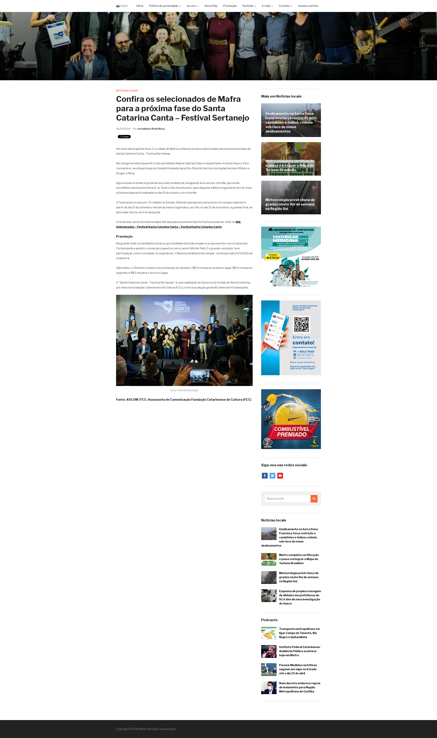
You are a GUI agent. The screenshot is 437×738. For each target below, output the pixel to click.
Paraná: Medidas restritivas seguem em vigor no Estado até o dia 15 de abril (298, 669)
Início (139, 6)
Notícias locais (127, 90)
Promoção (230, 6)
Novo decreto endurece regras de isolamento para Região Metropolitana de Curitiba (299, 687)
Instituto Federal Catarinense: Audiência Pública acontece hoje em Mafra (299, 651)
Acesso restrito (308, 6)
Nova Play (211, 6)
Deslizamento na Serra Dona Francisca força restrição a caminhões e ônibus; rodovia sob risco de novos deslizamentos (289, 122)
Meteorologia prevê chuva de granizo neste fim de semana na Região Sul (290, 204)
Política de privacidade (163, 6)
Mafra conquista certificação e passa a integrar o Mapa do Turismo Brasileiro (289, 165)
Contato (284, 6)
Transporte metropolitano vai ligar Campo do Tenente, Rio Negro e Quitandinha (299, 633)
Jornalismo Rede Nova (151, 128)
